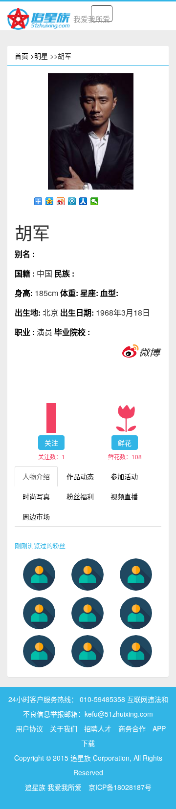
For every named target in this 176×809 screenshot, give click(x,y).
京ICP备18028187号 (120, 787)
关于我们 (63, 728)
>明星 (39, 56)
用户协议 (29, 728)
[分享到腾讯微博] (72, 201)
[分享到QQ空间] (49, 201)
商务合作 (132, 728)
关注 (51, 442)
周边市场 (36, 516)
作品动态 (80, 476)
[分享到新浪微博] (61, 201)
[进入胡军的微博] (141, 350)
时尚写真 (36, 496)
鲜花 (125, 442)
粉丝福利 (80, 496)
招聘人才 (98, 728)
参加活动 (124, 476)
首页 (21, 56)
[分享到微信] (94, 201)
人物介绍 (36, 476)
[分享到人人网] (83, 201)
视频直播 (124, 496)
